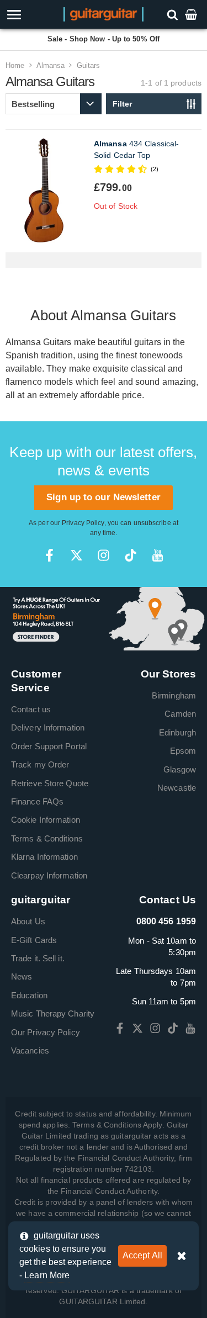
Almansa (50, 65)
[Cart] (192, 14)
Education (29, 995)
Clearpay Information (49, 875)
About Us (28, 921)
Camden (180, 713)
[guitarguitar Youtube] (157, 555)
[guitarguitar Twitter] (76, 555)
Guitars (88, 65)
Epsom (183, 750)
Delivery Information (47, 727)
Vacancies (30, 1050)
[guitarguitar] (103, 13)
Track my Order (40, 764)
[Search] (173, 14)
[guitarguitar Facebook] (49, 555)
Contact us (31, 709)
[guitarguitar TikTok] (130, 555)
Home (15, 65)
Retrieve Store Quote (49, 783)
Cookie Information (45, 819)
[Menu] (30, 14)
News (21, 976)
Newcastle (176, 787)
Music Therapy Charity (52, 1013)
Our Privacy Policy (45, 1032)
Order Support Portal (49, 746)
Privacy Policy (83, 523)
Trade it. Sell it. (38, 958)
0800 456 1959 (166, 921)
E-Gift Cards (34, 940)
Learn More (47, 1275)
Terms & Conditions (47, 838)
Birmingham (174, 695)
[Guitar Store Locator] (103, 618)
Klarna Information (44, 856)
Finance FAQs (37, 801)
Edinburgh (177, 732)
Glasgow (179, 769)
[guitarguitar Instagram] (103, 555)
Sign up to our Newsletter (103, 497)
